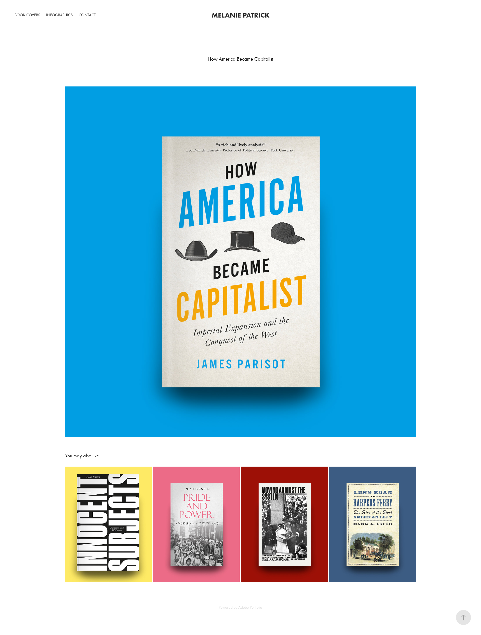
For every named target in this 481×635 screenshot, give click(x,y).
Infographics (59, 15)
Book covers (27, 15)
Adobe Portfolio (250, 607)
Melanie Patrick (241, 15)
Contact (87, 15)
